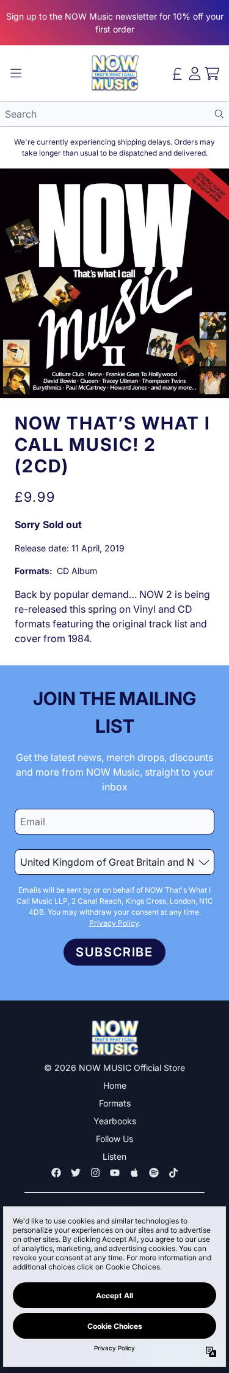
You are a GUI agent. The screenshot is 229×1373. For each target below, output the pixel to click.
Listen (114, 1156)
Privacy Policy (114, 923)
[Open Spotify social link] (154, 1173)
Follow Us (114, 1138)
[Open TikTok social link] (173, 1173)
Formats (115, 1103)
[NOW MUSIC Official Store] (114, 73)
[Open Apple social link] (134, 1173)
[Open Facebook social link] (56, 1173)
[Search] (219, 114)
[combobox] (114, 114)
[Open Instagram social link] (95, 1173)
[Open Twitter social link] (76, 1173)
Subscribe (114, 952)
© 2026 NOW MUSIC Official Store (114, 1067)
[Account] (194, 73)
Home (114, 1085)
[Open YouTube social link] (115, 1173)
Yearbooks (114, 1121)
